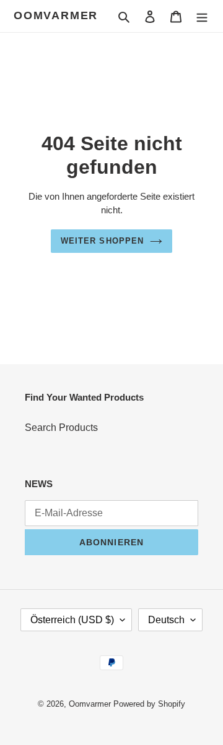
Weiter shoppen (102, 240)
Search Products (61, 427)
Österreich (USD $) (72, 620)
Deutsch (166, 620)
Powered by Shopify (149, 704)
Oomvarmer (56, 15)
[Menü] (202, 16)
